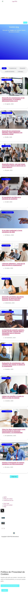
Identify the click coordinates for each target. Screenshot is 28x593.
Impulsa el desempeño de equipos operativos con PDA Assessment (13, 463)
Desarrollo (22, 68)
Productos (4, 545)
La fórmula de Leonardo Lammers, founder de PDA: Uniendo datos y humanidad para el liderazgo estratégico (13, 332)
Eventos (4, 553)
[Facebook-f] (7, 510)
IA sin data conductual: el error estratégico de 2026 (12, 231)
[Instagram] (23, 510)
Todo (4, 68)
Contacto (4, 561)
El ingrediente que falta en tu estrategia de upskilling (11, 198)
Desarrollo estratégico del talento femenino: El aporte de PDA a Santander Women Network (13, 298)
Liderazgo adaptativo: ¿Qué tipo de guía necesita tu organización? (13, 264)
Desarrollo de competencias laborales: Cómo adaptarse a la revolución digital (12, 132)
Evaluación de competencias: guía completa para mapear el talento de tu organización (13, 364)
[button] (14, 476)
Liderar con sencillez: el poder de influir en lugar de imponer (13, 397)
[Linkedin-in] (18, 510)
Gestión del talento (9, 71)
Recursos (4, 549)
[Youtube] (13, 510)
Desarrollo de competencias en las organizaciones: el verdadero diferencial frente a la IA (13, 99)
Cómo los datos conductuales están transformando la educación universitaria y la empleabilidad (13, 431)
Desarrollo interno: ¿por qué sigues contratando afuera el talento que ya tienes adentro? (13, 165)
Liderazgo (20, 71)
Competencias (12, 68)
